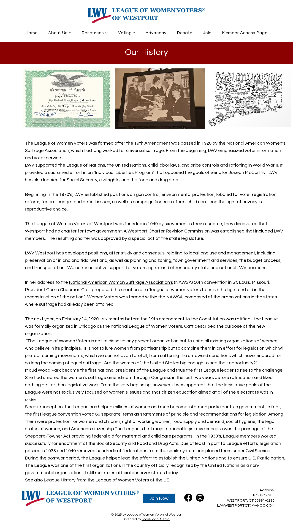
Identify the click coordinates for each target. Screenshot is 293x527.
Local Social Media (156, 519)
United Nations (202, 458)
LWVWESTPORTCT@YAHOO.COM (245, 505)
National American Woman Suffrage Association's (121, 282)
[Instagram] (200, 498)
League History (60, 480)
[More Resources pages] (106, 33)
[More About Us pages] (70, 33)
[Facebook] (188, 498)
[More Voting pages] (134, 33)
